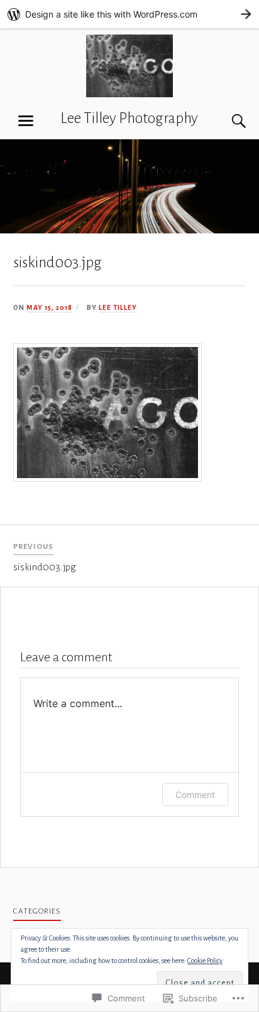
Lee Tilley (118, 307)
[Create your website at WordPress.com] (129, 14)
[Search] (226, 121)
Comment (195, 794)
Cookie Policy (205, 960)
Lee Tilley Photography (129, 118)
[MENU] (25, 121)
